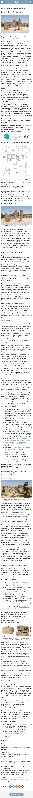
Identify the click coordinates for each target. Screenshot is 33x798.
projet (15, 642)
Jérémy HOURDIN (22, 37)
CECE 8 (15, 560)
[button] (2, 2)
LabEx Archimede (26, 125)
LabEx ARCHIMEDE (24, 42)
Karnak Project (20, 685)
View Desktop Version (17, 794)
